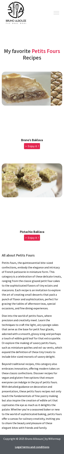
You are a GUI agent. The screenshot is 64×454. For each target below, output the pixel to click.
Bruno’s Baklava (32, 140)
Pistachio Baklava (32, 232)
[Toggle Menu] (56, 12)
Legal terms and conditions (32, 447)
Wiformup (54, 438)
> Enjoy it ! (32, 146)
